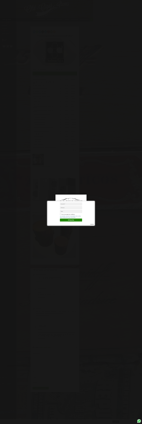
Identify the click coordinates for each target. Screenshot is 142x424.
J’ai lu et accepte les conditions (68, 214)
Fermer (92, 224)
